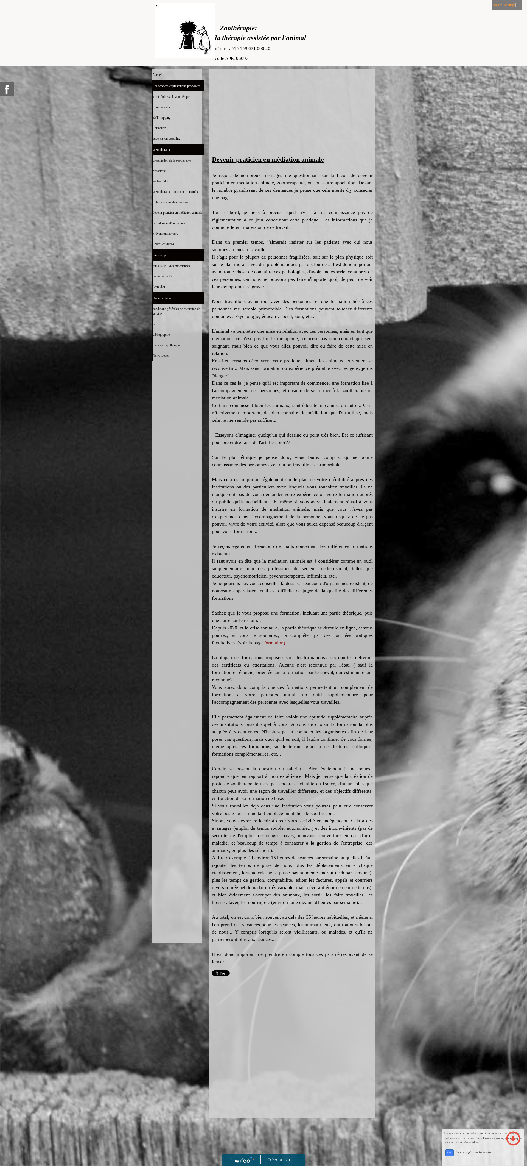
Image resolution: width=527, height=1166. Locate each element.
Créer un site (279, 1159)
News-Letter (161, 355)
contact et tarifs (162, 276)
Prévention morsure (165, 233)
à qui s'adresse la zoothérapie (171, 97)
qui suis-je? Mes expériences (171, 266)
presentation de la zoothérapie (172, 160)
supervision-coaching (166, 138)
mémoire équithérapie (166, 345)
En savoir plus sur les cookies (473, 1152)
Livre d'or (159, 287)
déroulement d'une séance (169, 223)
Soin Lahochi (161, 107)
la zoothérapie (161, 150)
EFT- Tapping (161, 118)
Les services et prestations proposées (176, 86)
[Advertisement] (177, 473)
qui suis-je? (160, 255)
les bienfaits (160, 181)
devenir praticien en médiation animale (177, 213)
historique (159, 171)
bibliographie (161, 335)
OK (449, 1152)
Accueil (157, 75)
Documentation (162, 298)
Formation (159, 128)
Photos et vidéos (163, 244)
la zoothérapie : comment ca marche (175, 192)
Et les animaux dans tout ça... (171, 202)
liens (156, 324)
